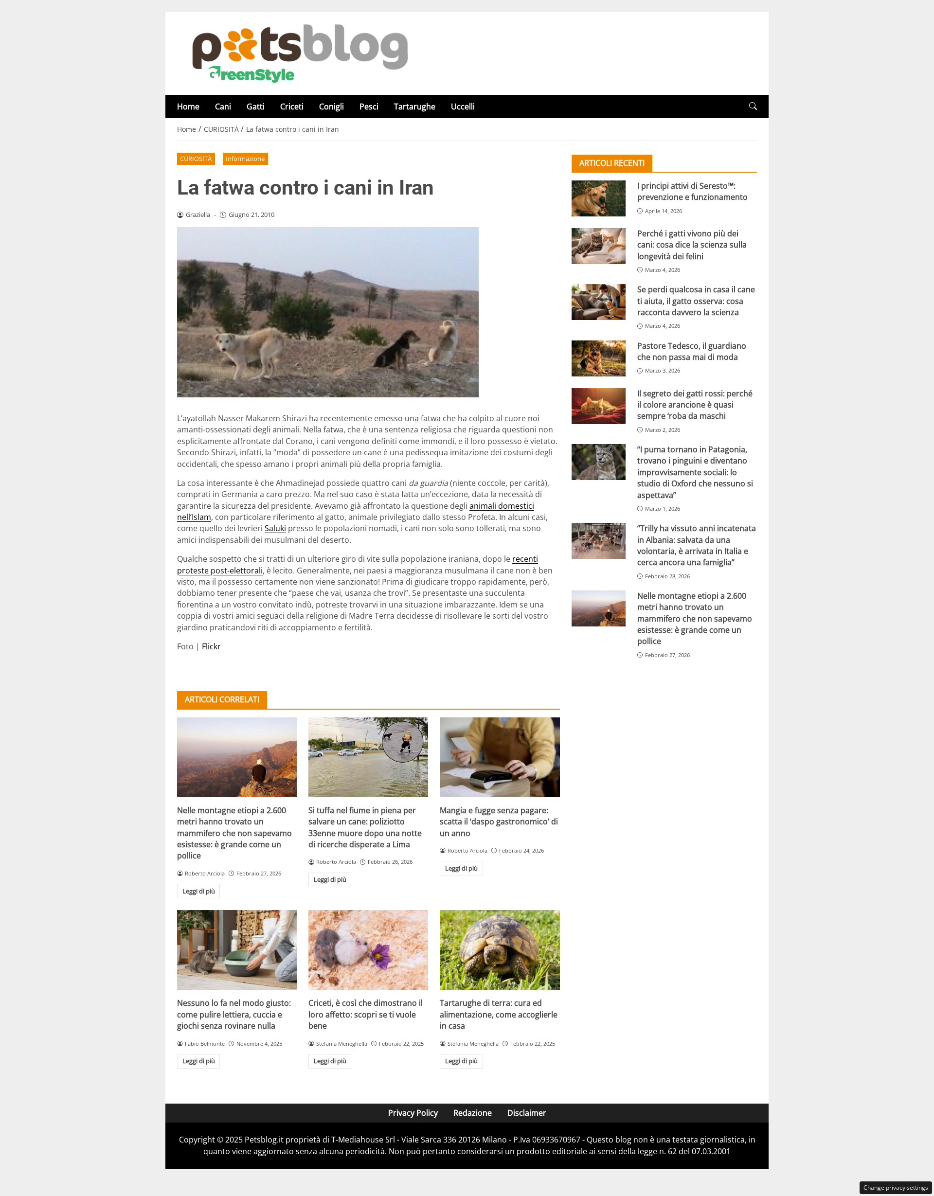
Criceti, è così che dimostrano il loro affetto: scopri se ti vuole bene (365, 1014)
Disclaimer (526, 1112)
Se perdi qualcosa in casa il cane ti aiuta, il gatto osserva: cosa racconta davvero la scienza (696, 301)
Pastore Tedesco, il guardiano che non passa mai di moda (691, 351)
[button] (753, 106)
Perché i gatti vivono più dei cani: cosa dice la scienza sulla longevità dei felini (692, 245)
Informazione (245, 158)
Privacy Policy (413, 1112)
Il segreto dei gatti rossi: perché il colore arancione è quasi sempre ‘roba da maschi (695, 405)
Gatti (256, 106)
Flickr (211, 646)
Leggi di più (198, 891)
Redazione (472, 1112)
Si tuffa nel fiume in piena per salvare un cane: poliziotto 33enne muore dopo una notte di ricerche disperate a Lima (365, 827)
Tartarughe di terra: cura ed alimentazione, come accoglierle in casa (498, 1014)
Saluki (275, 528)
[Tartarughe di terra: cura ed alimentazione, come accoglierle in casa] (499, 950)
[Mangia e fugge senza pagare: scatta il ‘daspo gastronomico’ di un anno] (499, 757)
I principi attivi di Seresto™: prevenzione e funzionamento (692, 191)
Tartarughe (414, 106)
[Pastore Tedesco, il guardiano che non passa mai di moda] (599, 358)
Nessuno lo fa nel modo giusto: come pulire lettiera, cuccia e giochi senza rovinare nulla (234, 1014)
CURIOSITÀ (196, 158)
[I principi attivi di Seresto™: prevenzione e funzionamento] (599, 198)
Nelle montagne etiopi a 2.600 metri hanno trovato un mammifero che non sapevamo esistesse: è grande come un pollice (234, 833)
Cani (223, 106)
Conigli (331, 106)
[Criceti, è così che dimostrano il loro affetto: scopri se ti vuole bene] (368, 950)
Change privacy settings (895, 1187)
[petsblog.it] (298, 52)
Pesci (368, 106)
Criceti (292, 106)
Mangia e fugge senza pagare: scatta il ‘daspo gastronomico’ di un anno (499, 822)
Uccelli (463, 106)
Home (188, 106)
